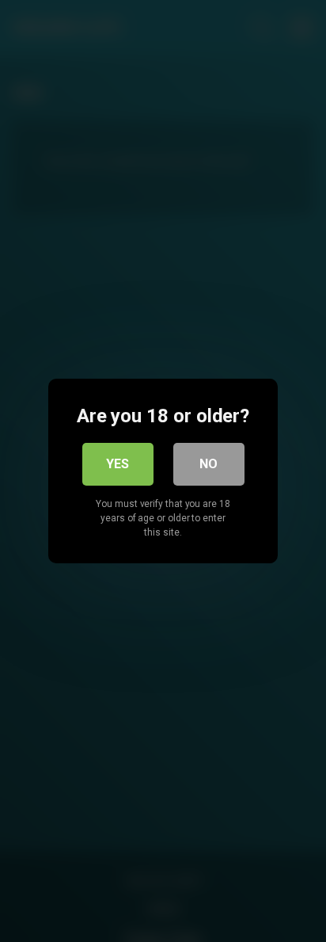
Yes (117, 463)
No (208, 463)
